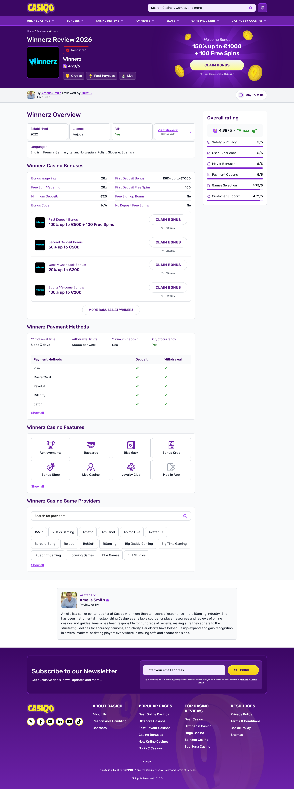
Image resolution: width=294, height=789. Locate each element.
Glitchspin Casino (198, 726)
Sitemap (237, 735)
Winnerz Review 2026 (59, 39)
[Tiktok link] (79, 722)
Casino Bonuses (151, 735)
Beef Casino (194, 719)
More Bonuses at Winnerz (111, 310)
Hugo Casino (194, 733)
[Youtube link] (69, 722)
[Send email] (108, 600)
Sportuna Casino (197, 746)
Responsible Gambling (110, 721)
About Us (100, 714)
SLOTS (170, 20)
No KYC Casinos (151, 748)
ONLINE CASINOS (38, 20)
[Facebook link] (41, 722)
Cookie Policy (241, 728)
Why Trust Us (255, 95)
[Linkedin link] (60, 722)
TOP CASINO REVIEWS (197, 708)
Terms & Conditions (246, 721)
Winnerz (72, 59)
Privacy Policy (241, 714)
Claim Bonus (217, 65)
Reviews (41, 31)
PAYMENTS (143, 20)
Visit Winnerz (168, 130)
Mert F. (86, 93)
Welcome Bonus (217, 39)
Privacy (245, 680)
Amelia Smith (51, 93)
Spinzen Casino (196, 740)
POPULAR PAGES (155, 706)
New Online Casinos (154, 741)
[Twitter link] (31, 722)
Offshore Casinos (152, 721)
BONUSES (73, 20)
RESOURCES (243, 706)
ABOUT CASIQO (107, 706)
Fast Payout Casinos (154, 728)
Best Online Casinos (154, 714)
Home (30, 31)
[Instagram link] (50, 722)
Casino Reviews (107, 20)
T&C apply (229, 74)
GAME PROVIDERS (203, 20)
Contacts (100, 728)
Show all (37, 413)
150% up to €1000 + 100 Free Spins (217, 50)
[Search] (251, 8)
